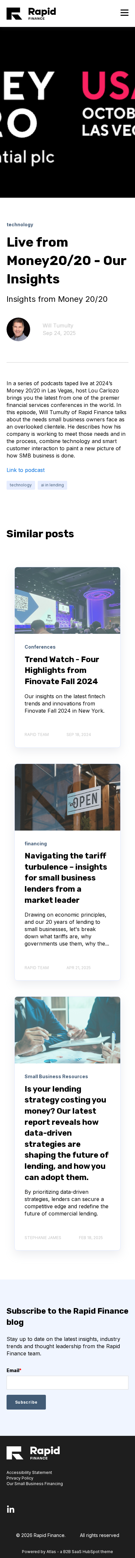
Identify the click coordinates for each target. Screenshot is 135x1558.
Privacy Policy (20, 1478)
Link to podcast (26, 470)
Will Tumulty (58, 325)
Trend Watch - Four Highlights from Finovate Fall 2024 (62, 670)
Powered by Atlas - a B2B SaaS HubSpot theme (67, 1551)
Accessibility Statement (29, 1472)
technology (21, 484)
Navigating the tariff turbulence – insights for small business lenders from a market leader (66, 877)
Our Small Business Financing (35, 1483)
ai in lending (52, 484)
